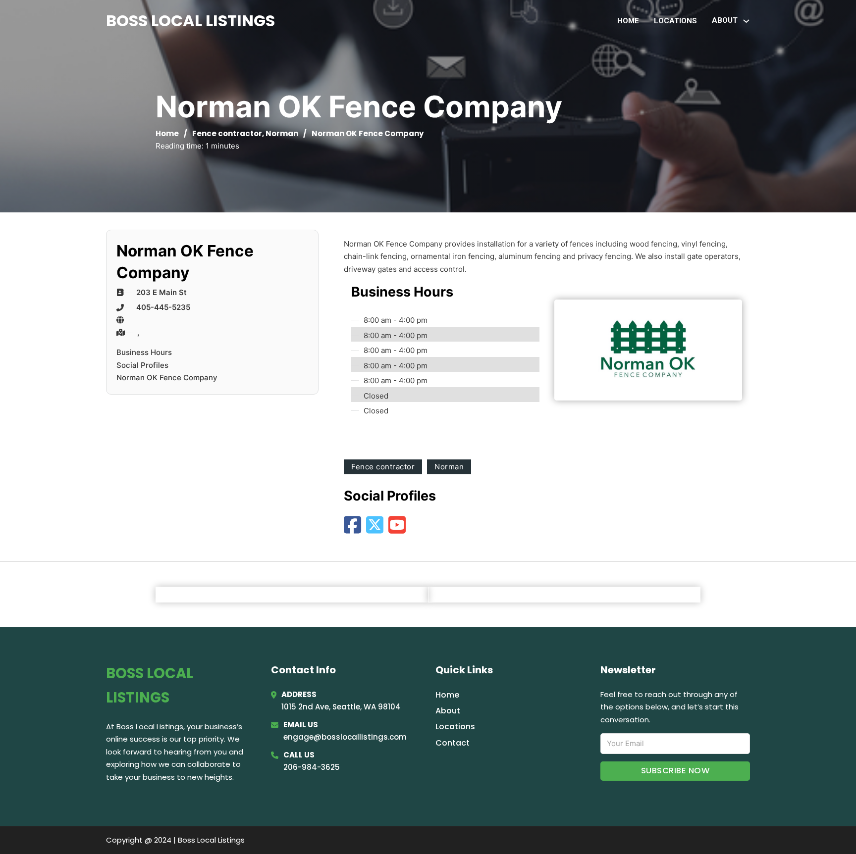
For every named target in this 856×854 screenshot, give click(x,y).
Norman (282, 133)
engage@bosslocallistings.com (345, 737)
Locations (675, 20)
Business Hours (144, 352)
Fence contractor (227, 133)
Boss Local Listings (190, 20)
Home (628, 20)
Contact (452, 743)
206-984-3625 (311, 767)
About (447, 710)
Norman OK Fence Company (166, 377)
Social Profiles (142, 365)
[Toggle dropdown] (746, 21)
